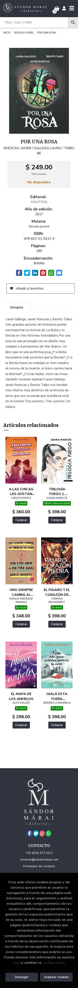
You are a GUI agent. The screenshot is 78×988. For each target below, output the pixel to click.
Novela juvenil (24, 32)
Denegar (21, 977)
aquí (16, 962)
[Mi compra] (57, 8)
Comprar (21, 520)
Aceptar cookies (56, 977)
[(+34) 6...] (48, 833)
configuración (53, 962)
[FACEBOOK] (29, 833)
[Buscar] (73, 22)
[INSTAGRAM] (42, 833)
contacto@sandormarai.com (39, 859)
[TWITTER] (36, 833)
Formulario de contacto (39, 866)
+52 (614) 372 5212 (39, 853)
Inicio (7, 32)
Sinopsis (16, 307)
